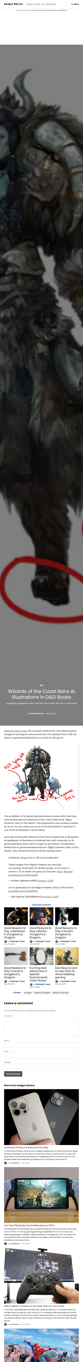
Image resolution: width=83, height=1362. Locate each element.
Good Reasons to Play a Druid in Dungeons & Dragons (66, 932)
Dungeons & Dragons (42, 993)
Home (18, 10)
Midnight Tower (17, 941)
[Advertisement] (41, 28)
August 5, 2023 (50, 896)
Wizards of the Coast (15, 730)
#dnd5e (68, 871)
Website (7, 1062)
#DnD (60, 871)
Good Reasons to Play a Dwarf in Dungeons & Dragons (15, 972)
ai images (27, 993)
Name (7, 1041)
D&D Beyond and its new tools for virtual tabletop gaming (66, 972)
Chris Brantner (36, 713)
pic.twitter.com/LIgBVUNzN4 (23, 875)
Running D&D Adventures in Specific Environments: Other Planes (39, 974)
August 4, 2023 (45, 880)
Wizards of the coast (61, 993)
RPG (28, 10)
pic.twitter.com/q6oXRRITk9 (23, 891)
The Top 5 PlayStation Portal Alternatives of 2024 (29, 1225)
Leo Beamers (15, 1163)
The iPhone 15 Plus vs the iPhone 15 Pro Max (26, 1147)
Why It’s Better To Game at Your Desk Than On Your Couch (34, 1306)
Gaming (23, 10)
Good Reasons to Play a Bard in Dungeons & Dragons (40, 932)
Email (6, 1051)
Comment (8, 1016)
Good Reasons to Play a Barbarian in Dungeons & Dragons (15, 932)
